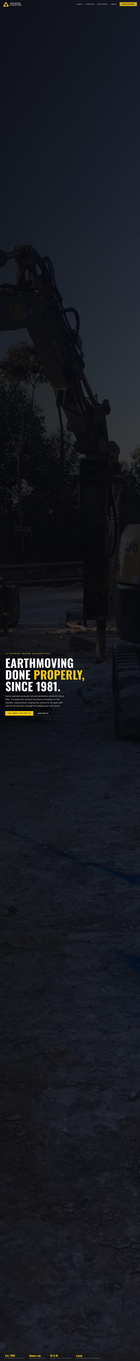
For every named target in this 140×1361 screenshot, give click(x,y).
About (80, 4)
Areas (114, 4)
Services (90, 4)
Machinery (103, 4)
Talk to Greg (128, 4)
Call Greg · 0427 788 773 (19, 713)
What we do (43, 713)
